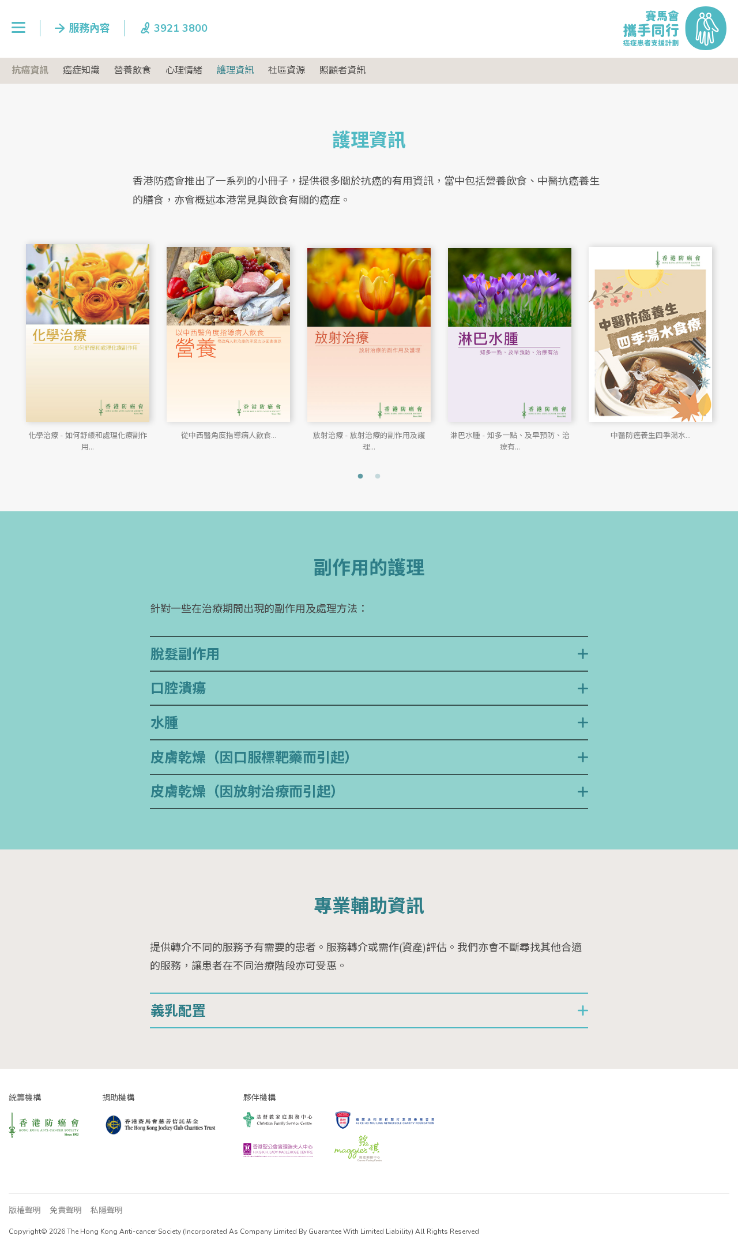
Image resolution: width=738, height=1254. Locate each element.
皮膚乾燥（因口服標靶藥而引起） (254, 757)
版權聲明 (25, 1210)
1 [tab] (360, 476)
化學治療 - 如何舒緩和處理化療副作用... (88, 439)
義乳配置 (178, 1011)
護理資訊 (235, 70)
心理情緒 (183, 70)
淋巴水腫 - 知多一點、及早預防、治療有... (510, 439)
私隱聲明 (107, 1210)
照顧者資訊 (342, 70)
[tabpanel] (87, 340)
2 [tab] (377, 476)
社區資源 (286, 70)
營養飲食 (132, 70)
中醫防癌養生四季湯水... (651, 436)
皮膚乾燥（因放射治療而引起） (247, 792)
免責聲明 (66, 1210)
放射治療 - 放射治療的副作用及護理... (369, 439)
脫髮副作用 (185, 654)
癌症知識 (81, 70)
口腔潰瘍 (178, 688)
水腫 (164, 723)
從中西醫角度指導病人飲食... (228, 436)
